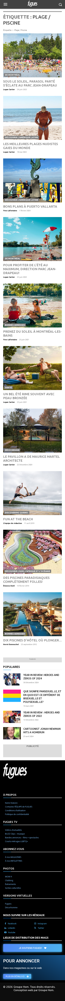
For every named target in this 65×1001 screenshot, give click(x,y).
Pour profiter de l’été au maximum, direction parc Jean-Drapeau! (29, 269)
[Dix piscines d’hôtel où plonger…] (32, 614)
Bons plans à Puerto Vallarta (30, 206)
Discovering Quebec (16, 512)
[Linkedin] (5, 928)
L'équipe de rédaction (12, 523)
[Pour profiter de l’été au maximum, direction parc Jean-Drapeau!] (32, 239)
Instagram (42, 924)
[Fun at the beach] (32, 493)
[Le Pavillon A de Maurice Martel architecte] (32, 431)
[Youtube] (5, 932)
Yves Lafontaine (10, 211)
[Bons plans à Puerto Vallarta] (32, 180)
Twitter (41, 928)
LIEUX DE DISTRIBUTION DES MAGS (25, 937)
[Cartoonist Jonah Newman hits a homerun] (12, 733)
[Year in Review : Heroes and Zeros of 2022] (12, 717)
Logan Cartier (9, 89)
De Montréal (12, 75)
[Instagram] (35, 923)
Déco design (12, 450)
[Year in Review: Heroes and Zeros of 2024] (12, 679)
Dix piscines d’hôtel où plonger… (32, 640)
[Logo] (32, 4)
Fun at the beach (18, 519)
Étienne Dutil (9, 586)
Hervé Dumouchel (11, 644)
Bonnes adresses (15, 325)
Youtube (11, 932)
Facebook (12, 924)
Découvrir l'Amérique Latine (21, 137)
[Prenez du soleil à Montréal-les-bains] (32, 305)
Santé (8, 387)
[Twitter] (35, 928)
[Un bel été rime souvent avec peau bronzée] (32, 368)
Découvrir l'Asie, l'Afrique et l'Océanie (27, 571)
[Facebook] (5, 923)
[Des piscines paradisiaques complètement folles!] (32, 552)
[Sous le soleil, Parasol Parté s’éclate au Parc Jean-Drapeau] (32, 55)
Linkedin (11, 928)
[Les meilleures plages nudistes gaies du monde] (32, 118)
